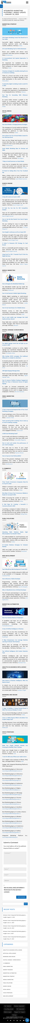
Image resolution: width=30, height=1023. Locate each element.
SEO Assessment (20, 1009)
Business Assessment (19, 1006)
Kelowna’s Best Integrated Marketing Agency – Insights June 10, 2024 (14, 927)
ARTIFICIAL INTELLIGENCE (9, 953)
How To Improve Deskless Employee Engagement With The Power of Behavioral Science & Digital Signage (15, 382)
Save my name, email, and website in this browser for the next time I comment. (14, 890)
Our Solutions (7, 1006)
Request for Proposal (19, 1012)
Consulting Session (8, 1009)
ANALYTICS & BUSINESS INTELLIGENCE (12, 950)
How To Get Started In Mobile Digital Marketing (14, 293)
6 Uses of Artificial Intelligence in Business (12, 629)
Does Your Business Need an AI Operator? (12, 617)
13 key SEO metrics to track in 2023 (11, 197)
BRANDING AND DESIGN (9, 956)
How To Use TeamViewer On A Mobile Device (13, 307)
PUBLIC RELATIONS (7, 983)
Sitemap (14, 1015)
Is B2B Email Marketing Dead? (9, 433)
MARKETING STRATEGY (19, 20)
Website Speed (7, 1012)
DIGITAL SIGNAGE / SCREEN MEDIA (12, 960)
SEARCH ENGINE (7, 986)
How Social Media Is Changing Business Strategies (14, 124)
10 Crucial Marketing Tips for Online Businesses (14, 48)
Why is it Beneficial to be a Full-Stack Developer (14, 590)
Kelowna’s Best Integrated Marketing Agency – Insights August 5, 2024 (14, 916)
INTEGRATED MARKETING (7, 20)
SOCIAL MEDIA (6, 989)
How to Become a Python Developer (11, 578)
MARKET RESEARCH (8, 969)
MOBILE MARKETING (8, 979)
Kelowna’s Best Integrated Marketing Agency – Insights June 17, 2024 (14, 921)
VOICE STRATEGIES (7, 992)
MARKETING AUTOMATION (9, 973)
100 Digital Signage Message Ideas (11, 370)
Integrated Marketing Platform (10, 18)
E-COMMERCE (6, 963)
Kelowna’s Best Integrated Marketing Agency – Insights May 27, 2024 (14, 938)
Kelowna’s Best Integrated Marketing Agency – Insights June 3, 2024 (14, 932)
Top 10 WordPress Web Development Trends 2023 (14, 569)
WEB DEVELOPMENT (8, 996)
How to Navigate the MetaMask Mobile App (13, 283)
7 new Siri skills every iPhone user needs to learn (14, 756)
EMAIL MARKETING (8, 966)
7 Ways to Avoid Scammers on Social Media (13, 161)
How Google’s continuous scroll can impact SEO (14, 232)
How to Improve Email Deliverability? (11, 456)
